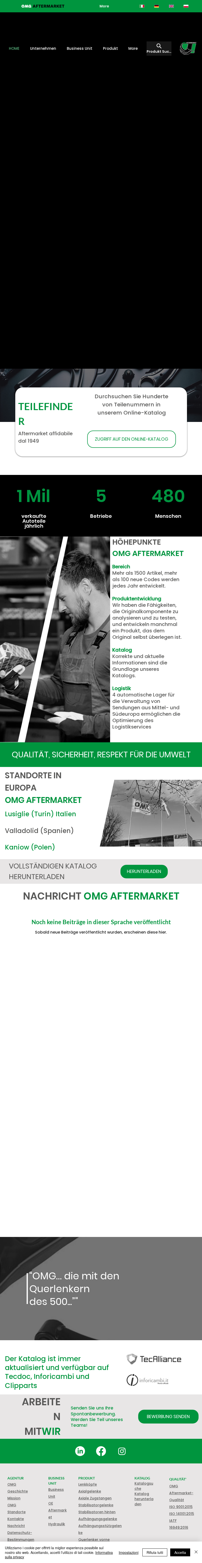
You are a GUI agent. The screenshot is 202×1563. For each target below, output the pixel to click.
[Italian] (142, 6)
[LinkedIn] (80, 1451)
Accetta (180, 1552)
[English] (171, 6)
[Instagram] (122, 1451)
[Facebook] (101, 1451)
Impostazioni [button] (128, 1552)
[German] (156, 6)
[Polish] (186, 6)
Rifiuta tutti (155, 1552)
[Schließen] (196, 1552)
